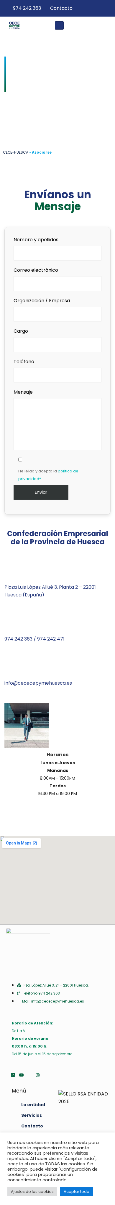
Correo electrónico (36, 270)
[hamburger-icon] (59, 25)
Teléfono (24, 361)
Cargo (21, 331)
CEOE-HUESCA (15, 152)
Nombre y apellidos (36, 239)
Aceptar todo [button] (76, 1191)
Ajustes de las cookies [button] (32, 1191)
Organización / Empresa (42, 300)
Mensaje (23, 392)
